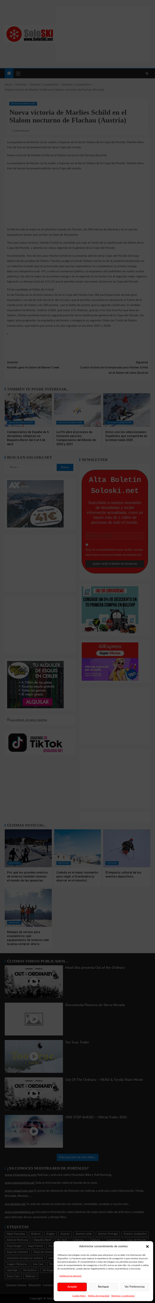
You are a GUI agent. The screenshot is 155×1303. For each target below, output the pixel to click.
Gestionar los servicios (70, 1276)
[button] (147, 1246)
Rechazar (103, 1286)
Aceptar (72, 1286)
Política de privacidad (98, 1296)
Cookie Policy (79, 1296)
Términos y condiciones (123, 1296)
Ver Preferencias (135, 1286)
